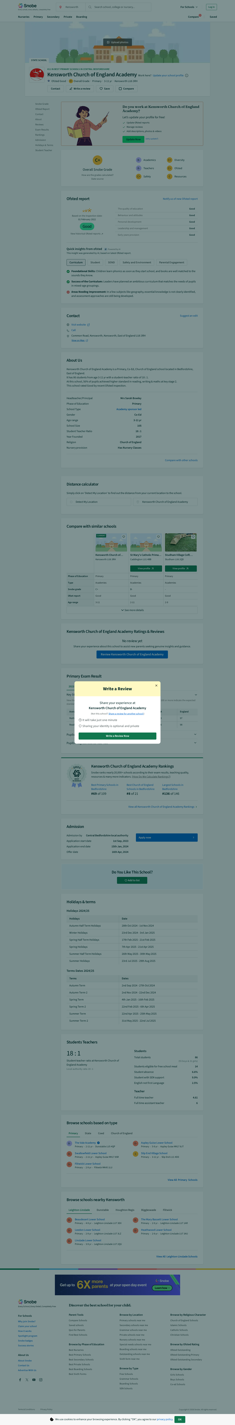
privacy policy (164, 1419)
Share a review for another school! (126, 714)
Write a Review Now (117, 736)
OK (180, 1419)
